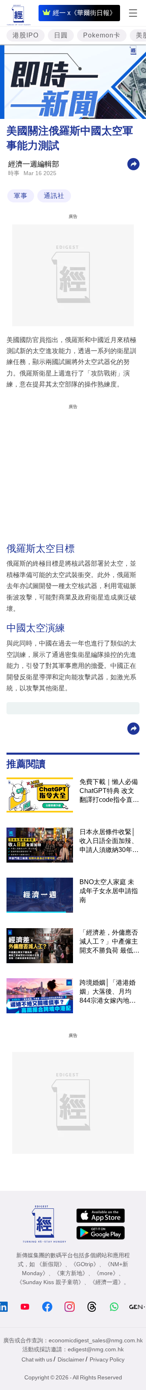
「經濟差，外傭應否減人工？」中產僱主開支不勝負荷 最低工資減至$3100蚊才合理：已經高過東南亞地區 (109, 942)
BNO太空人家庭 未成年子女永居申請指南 (108, 890)
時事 (13, 173)
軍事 (21, 195)
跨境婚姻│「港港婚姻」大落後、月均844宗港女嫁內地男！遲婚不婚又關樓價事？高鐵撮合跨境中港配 (108, 992)
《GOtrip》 (85, 1264)
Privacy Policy (107, 1359)
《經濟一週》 (107, 1282)
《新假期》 (50, 1264)
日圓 (61, 35)
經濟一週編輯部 (33, 164)
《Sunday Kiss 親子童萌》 (50, 1282)
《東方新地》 (71, 1273)
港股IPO (26, 35)
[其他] (133, 163)
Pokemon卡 (101, 35)
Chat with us (36, 1359)
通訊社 (54, 195)
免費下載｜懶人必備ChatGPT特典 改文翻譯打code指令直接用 (109, 791)
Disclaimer (71, 1359)
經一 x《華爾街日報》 (84, 12)
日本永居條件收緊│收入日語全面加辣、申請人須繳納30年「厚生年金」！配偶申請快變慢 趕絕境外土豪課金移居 (109, 841)
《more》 (106, 1273)
